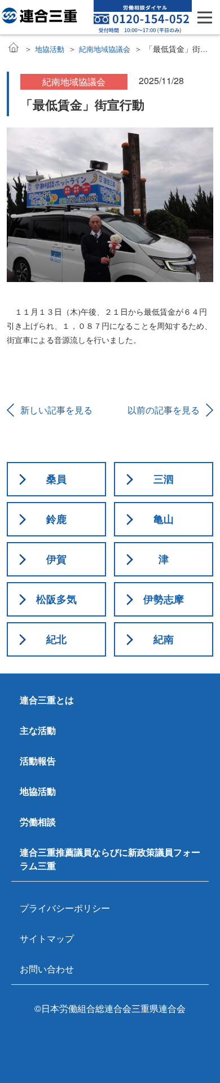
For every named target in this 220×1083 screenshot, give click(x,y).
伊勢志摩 (163, 599)
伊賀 (56, 559)
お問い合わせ (47, 968)
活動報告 (38, 760)
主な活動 (38, 730)
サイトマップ (47, 938)
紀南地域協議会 (104, 48)
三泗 (163, 479)
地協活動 (49, 48)
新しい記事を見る (56, 409)
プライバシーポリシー (65, 907)
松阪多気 (56, 599)
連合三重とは (47, 699)
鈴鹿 (56, 519)
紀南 (163, 639)
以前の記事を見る (163, 409)
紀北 (56, 639)
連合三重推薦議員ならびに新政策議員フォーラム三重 (110, 859)
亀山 (163, 519)
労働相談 (38, 821)
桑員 (56, 479)
